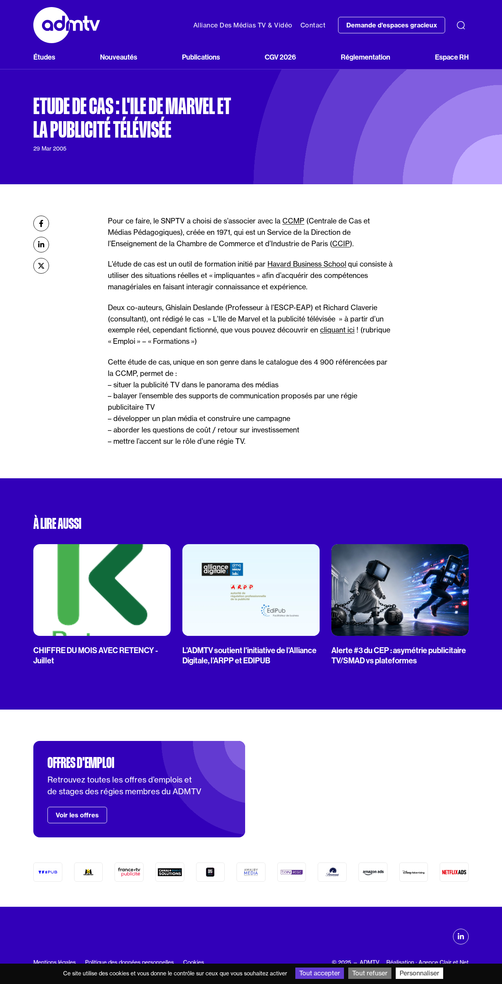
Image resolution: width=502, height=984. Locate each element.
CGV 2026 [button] (280, 57)
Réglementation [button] (365, 57)
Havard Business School (306, 264)
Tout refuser (369, 973)
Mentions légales (54, 962)
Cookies (193, 962)
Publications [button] (201, 57)
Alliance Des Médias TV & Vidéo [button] (243, 25)
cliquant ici (337, 329)
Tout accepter (319, 973)
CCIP (341, 243)
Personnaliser (419, 973)
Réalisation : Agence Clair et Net (427, 962)
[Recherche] (461, 25)
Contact (313, 25)
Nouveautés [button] (118, 57)
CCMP (293, 220)
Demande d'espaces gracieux (391, 25)
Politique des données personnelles (129, 962)
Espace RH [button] (452, 57)
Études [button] (44, 57)
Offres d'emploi (80, 762)
